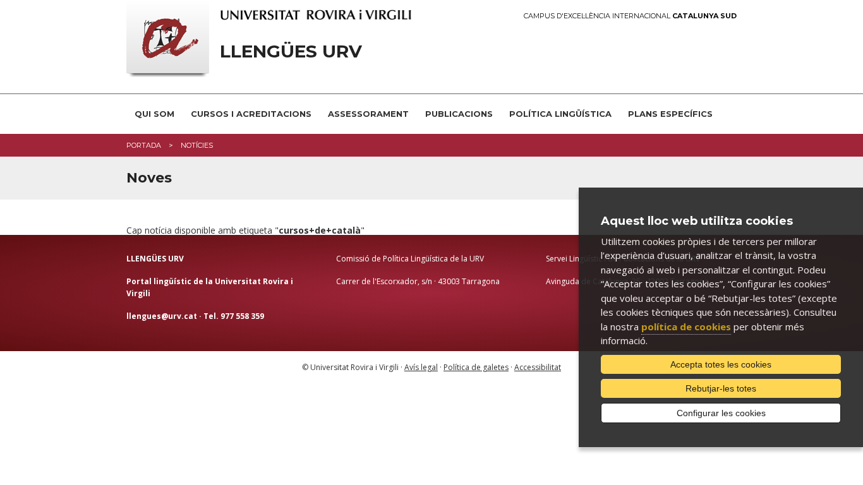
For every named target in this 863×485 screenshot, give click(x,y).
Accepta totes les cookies (720, 364)
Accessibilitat (537, 367)
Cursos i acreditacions (251, 114)
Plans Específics (670, 114)
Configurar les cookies (721, 413)
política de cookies (686, 326)
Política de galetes (476, 367)
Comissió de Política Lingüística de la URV (410, 258)
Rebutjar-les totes (720, 388)
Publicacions (459, 114)
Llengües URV (291, 51)
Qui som (154, 114)
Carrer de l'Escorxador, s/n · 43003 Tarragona (418, 281)
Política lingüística (560, 114)
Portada (143, 145)
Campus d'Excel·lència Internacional (630, 16)
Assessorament (368, 114)
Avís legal (421, 367)
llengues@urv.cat (161, 316)
